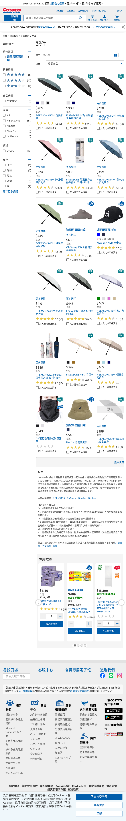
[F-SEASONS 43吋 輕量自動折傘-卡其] (99, 362)
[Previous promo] (38, 602)
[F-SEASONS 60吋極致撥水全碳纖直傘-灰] (68, 103)
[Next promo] (121, 602)
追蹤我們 (107, 670)
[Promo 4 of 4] (85, 646)
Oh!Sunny (71, 498)
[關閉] (123, 27)
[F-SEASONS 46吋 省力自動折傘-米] (114, 298)
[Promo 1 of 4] (75, 646)
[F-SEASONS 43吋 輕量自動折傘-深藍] (109, 362)
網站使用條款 (30, 786)
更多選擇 (101, 103)
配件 (34, 36)
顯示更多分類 (10, 191)
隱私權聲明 (46, 786)
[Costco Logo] (11, 10)
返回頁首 (119, 462)
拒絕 (99, 813)
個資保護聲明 (96, 786)
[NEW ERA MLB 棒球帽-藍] (99, 235)
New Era (82, 498)
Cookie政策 (62, 786)
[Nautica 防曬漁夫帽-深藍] (68, 430)
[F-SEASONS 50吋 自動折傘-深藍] (38, 103)
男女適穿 (46, 546)
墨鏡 (55, 546)
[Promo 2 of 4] (78, 646)
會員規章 (111, 786)
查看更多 (99, 805)
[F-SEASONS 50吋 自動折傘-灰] (43, 103)
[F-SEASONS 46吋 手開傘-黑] (68, 362)
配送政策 (73, 789)
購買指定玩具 (56, 3)
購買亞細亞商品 (46, 27)
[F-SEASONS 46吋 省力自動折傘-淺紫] (109, 298)
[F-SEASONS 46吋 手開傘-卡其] (73, 362)
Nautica (92, 498)
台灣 (116, 11)
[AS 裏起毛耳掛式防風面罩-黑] (38, 426)
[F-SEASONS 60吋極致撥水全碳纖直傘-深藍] (73, 103)
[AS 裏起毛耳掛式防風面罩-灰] (43, 426)
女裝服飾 (25, 36)
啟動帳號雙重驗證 (79, 690)
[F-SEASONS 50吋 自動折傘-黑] (48, 103)
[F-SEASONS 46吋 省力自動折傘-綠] (99, 298)
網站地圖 (14, 786)
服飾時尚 (14, 36)
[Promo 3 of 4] (81, 646)
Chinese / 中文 (99, 10)
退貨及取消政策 (56, 789)
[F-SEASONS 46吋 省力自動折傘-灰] (104, 298)
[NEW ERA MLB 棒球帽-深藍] (104, 235)
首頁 (5, 36)
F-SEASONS (59, 498)
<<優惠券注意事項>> (103, 27)
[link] (49, 98)
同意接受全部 (99, 796)
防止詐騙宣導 (25, 690)
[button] (82, 18)
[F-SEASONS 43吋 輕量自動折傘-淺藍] (104, 362)
